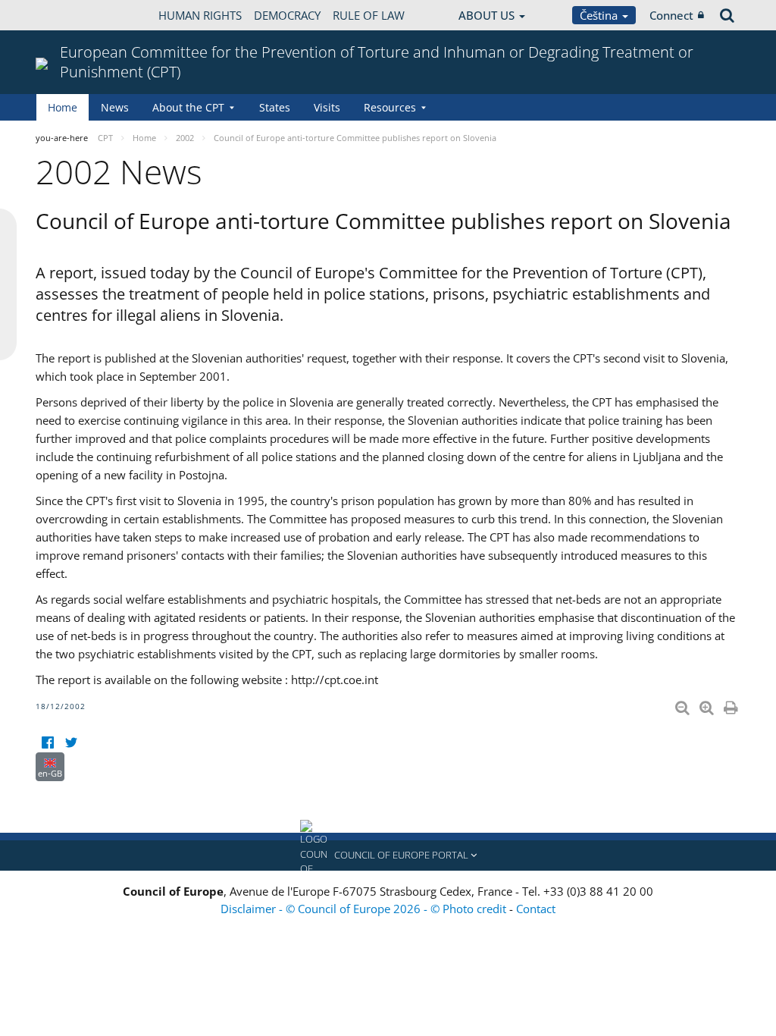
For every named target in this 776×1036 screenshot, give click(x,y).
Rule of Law (369, 15)
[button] (388, 855)
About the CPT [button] (188, 107)
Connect (671, 15)
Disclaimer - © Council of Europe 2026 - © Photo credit (365, 908)
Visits (327, 107)
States (274, 107)
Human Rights (200, 15)
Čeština (600, 15)
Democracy (287, 15)
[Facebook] (47, 743)
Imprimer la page (732, 704)
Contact (535, 908)
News (115, 107)
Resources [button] (390, 107)
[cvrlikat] (71, 743)
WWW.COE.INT (73, 15)
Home (62, 107)
